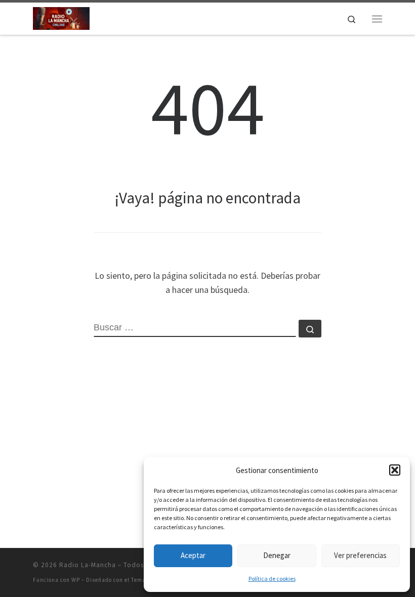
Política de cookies (272, 578)
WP (75, 579)
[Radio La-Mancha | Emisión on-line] (61, 17)
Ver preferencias (360, 555)
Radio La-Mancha (87, 565)
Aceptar (193, 555)
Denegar (276, 555)
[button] (395, 470)
